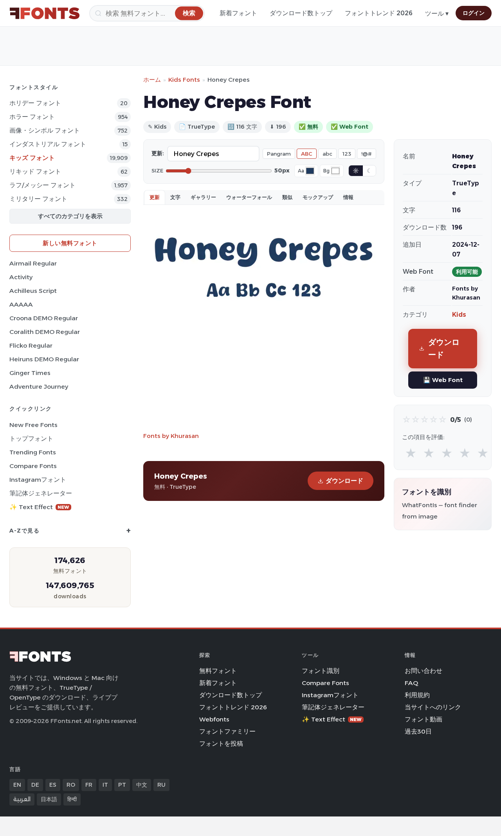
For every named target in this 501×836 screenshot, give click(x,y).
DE (35, 784)
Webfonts (214, 719)
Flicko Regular (30, 345)
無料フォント (218, 671)
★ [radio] (411, 453)
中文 (141, 784)
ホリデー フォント (35, 103)
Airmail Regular (33, 263)
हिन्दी (72, 799)
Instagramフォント (37, 479)
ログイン (474, 12)
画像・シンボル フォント (44, 130)
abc (327, 154)
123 (346, 154)
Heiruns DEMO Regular (44, 359)
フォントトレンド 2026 (379, 13)
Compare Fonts (33, 466)
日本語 (49, 799)
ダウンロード (344, 480)
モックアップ (318, 197)
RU (161, 784)
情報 (348, 197)
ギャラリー (203, 197)
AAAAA (21, 304)
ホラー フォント (32, 116)
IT (105, 784)
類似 (287, 197)
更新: (157, 153)
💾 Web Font (443, 380)
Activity (20, 277)
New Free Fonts (33, 425)
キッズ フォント (32, 157)
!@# (366, 154)
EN (17, 784)
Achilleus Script (33, 290)
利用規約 (417, 695)
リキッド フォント (35, 171)
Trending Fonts (32, 452)
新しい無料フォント (70, 243)
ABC (306, 154)
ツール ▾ (437, 13)
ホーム (152, 79)
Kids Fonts (184, 79)
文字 (175, 197)
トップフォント (31, 438)
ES (52, 784)
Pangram (279, 154)
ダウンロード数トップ (301, 13)
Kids (459, 314)
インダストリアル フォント (47, 144)
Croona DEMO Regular (43, 318)
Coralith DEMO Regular (44, 331)
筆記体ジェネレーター (40, 493)
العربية (22, 799)
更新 (155, 197)
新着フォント (238, 13)
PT (122, 784)
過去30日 (418, 731)
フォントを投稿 (221, 743)
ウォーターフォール (249, 197)
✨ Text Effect (39, 507)
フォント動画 (423, 719)
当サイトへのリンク (433, 707)
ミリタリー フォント (38, 199)
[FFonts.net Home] (44, 13)
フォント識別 (320, 671)
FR (88, 784)
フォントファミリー (227, 731)
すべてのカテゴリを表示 (70, 216)
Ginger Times (29, 373)
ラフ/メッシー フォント (42, 185)
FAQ (411, 683)
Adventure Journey (38, 386)
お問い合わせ (423, 671)
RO (71, 784)
